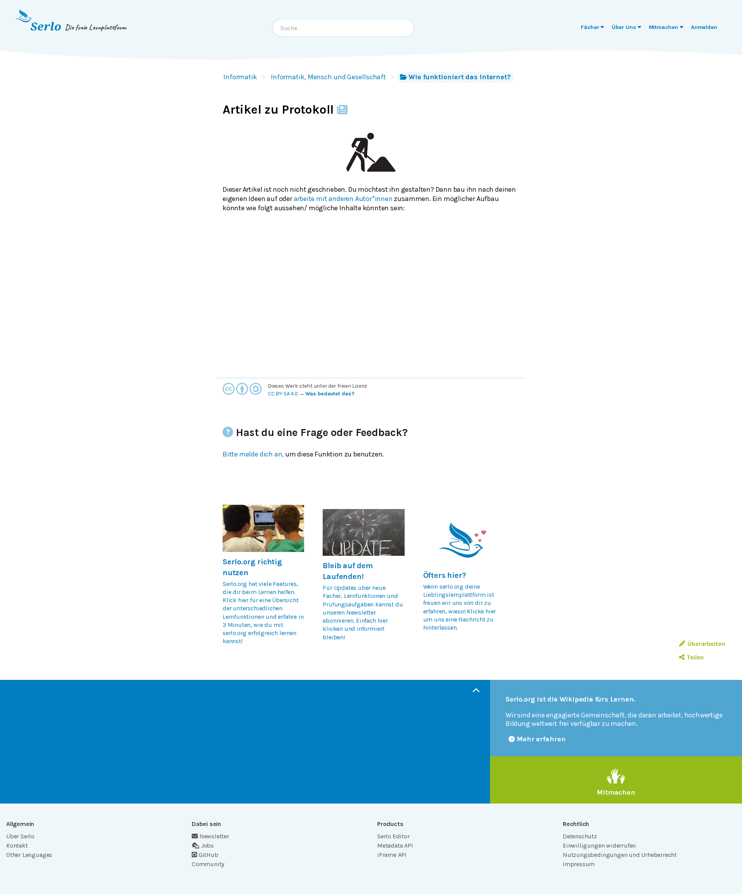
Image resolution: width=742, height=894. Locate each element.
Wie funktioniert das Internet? (459, 77)
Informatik (240, 77)
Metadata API (395, 845)
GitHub (208, 854)
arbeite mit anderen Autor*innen (343, 198)
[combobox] (343, 28)
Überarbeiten (706, 643)
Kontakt (17, 845)
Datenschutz (580, 836)
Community (208, 864)
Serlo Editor (393, 836)
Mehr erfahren (541, 739)
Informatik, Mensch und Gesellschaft (328, 77)
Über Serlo (20, 836)
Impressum (579, 864)
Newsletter (214, 836)
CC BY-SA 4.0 (283, 393)
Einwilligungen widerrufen (599, 845)
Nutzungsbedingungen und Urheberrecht (620, 854)
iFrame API (392, 854)
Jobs (207, 845)
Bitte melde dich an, (253, 454)
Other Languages (29, 854)
